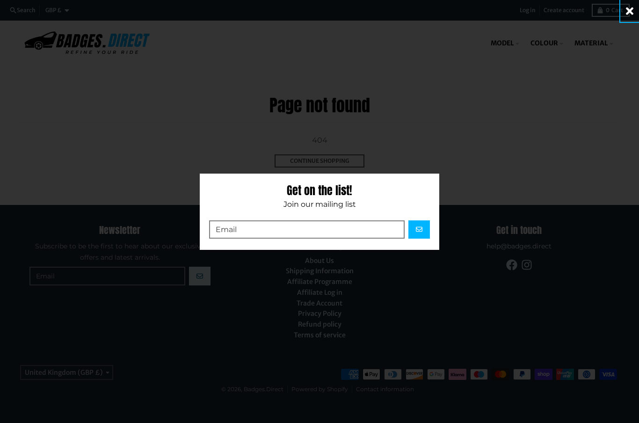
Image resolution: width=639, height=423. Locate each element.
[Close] (629, 11)
